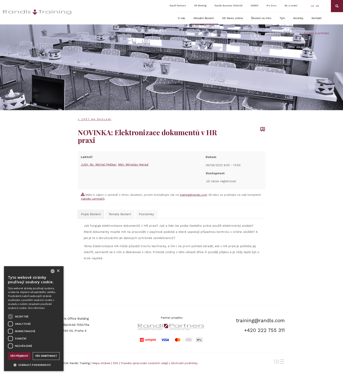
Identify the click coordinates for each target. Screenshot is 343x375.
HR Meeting (200, 5)
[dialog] (34, 318)
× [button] (58, 270)
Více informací (36, 308)
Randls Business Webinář (229, 5)
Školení (295, 33)
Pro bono (272, 5)
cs (312, 6)
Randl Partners (178, 5)
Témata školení (119, 214)
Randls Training (275, 33)
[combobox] (53, 271)
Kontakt (316, 18)
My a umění (291, 5)
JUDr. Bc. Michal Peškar (98, 164)
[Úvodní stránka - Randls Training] (37, 12)
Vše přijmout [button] (19, 356)
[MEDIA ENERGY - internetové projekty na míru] (278, 361)
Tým (282, 18)
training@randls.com (193, 194)
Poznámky (146, 214)
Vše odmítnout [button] (46, 356)
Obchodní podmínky (184, 363)
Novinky (298, 18)
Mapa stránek (101, 363)
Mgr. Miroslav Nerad (133, 164)
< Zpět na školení (95, 119)
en (317, 6)
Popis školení (91, 214)
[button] (34, 364)
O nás (181, 18)
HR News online (232, 18)
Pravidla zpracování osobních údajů (144, 363)
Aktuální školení (203, 18)
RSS (115, 363)
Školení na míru (261, 18)
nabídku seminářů (93, 198)
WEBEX (254, 5)
